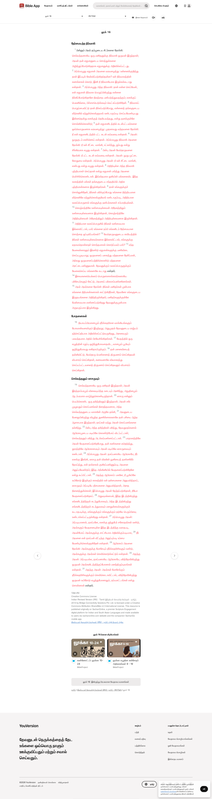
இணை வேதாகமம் (142, 17)
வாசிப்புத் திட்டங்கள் (65, 5)
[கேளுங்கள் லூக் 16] (153, 17)
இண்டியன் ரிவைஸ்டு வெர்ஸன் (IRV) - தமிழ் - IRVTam (99, 690)
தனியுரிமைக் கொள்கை (47, 782)
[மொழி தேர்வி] (176, 6)
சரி (204, 789)
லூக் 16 (48, 16)
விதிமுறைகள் (63, 782)
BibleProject (82, 667)
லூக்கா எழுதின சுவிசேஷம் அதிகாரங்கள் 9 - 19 (126, 662)
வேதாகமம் (48, 5)
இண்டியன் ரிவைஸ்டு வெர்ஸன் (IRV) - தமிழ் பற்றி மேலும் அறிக (97, 622)
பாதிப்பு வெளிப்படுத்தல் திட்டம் (31, 786)
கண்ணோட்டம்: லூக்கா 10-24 (90, 662)
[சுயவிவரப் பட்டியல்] (187, 6)
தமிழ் (73, 690)
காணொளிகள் (82, 5)
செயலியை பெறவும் (161, 5)
